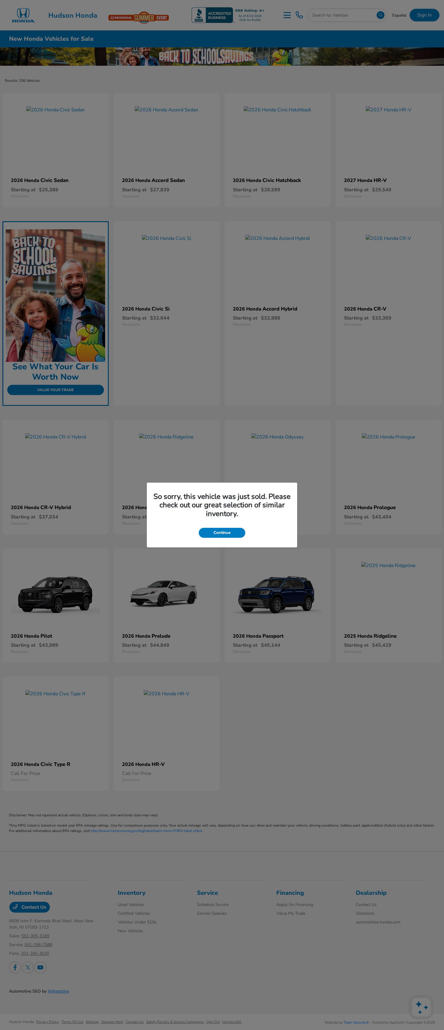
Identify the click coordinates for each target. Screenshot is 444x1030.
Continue (222, 532)
